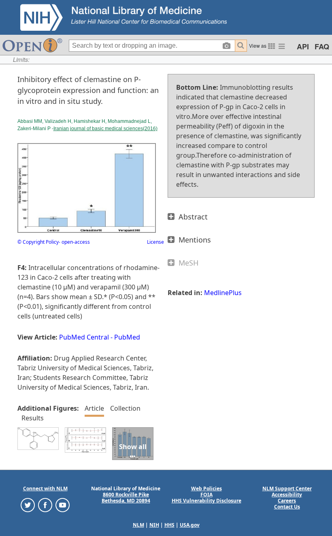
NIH (154, 524)
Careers (287, 500)
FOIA (206, 494)
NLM (138, 524)
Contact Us (287, 506)
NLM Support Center (287, 488)
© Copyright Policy (38, 241)
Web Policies (206, 488)
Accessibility (287, 494)
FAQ (322, 46)
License (155, 241)
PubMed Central (84, 337)
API (303, 46)
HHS (169, 524)
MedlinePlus (223, 292)
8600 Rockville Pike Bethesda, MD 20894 (126, 497)
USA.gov (190, 524)
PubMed (127, 337)
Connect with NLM (45, 488)
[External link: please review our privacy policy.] (28, 504)
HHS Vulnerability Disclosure (206, 500)
